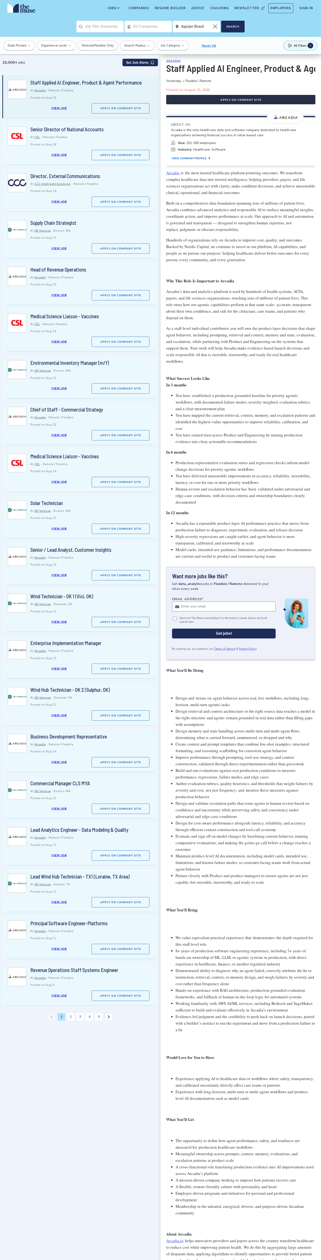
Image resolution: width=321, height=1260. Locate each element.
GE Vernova (43, 231)
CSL (37, 137)
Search (232, 26)
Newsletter (247, 8)
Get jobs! (224, 634)
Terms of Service (224, 649)
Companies (139, 8)
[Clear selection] (215, 26)
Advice (197, 8)
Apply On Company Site (120, 108)
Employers (280, 8)
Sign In (306, 8)
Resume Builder (170, 8)
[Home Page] (21, 9)
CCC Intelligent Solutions (53, 184)
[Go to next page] (109, 1017)
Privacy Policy (248, 649)
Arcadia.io (175, 1240)
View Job (59, 108)
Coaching (219, 8)
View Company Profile (189, 158)
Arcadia (40, 90)
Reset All (209, 45)
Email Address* (188, 599)
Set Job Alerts (137, 62)
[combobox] (104, 26)
